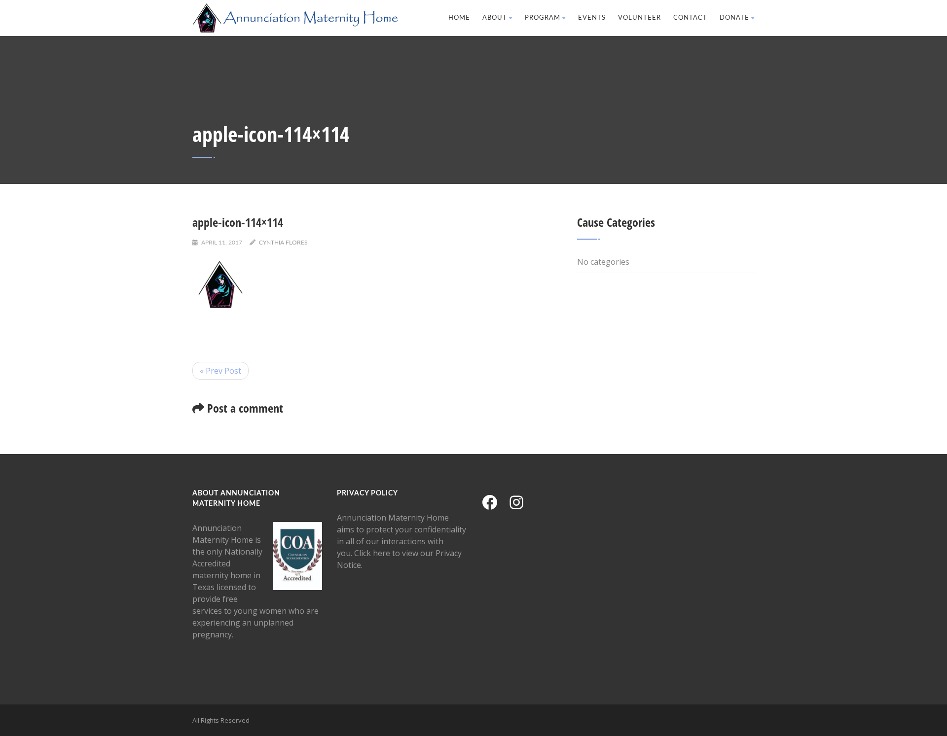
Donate (734, 18)
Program (542, 18)
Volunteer (639, 18)
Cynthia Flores (283, 242)
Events (592, 18)
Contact (690, 18)
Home (459, 18)
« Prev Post (220, 370)
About (494, 18)
